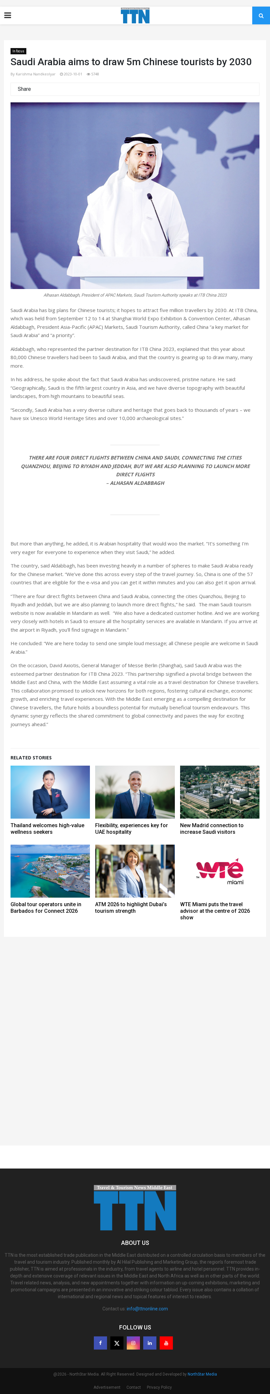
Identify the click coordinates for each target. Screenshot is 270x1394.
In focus (18, 51)
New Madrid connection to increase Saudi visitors (212, 828)
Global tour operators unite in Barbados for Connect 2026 (46, 907)
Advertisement (107, 1387)
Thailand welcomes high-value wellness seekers (47, 828)
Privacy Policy (159, 1387)
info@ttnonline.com (147, 1308)
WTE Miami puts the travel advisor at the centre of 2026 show (215, 911)
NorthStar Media (202, 1374)
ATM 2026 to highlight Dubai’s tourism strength (131, 907)
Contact (133, 1387)
